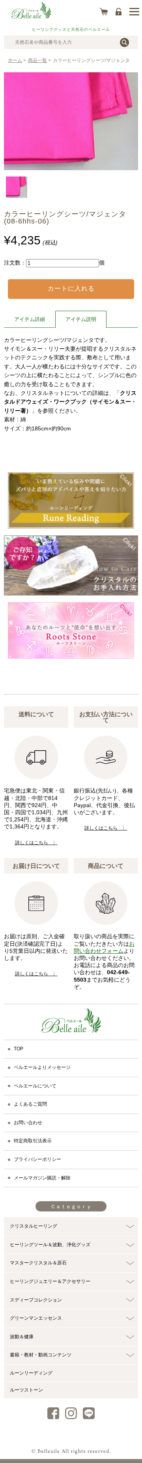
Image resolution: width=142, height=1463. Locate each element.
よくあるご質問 (30, 1104)
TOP (18, 1049)
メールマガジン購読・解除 (42, 1178)
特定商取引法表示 (33, 1141)
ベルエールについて (35, 1086)
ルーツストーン (26, 1390)
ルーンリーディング (31, 1373)
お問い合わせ (28, 1122)
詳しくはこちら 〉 (36, 842)
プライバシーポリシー (37, 1159)
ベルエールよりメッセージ (42, 1067)
